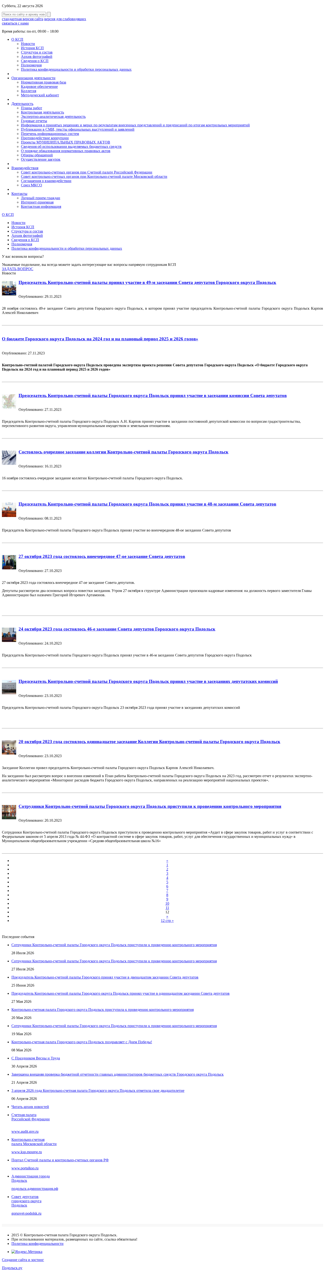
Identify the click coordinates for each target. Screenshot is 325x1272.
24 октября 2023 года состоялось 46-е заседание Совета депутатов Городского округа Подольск (117, 628)
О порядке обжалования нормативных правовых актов (65, 151)
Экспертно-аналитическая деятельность (53, 116)
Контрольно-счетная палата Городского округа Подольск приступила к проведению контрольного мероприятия (102, 1010)
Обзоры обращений (37, 155)
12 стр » (167, 921)
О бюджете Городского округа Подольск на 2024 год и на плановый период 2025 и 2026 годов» (100, 338)
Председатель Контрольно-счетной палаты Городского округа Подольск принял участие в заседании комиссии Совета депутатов (153, 395)
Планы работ (31, 108)
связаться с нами (15, 23)
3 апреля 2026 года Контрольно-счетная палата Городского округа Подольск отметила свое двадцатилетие (97, 1090)
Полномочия (31, 65)
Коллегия (28, 91)
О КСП (17, 39)
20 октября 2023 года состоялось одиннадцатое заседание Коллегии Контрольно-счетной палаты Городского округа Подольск (149, 741)
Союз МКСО (31, 185)
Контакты (19, 194)
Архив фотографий (36, 57)
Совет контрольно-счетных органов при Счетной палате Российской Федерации (86, 172)
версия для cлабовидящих (65, 19)
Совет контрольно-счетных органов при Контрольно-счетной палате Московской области (94, 176)
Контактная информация (41, 206)
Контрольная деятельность (42, 112)
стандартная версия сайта (22, 19)
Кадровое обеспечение (39, 86)
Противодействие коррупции (45, 138)
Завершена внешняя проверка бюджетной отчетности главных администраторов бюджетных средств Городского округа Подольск (117, 1074)
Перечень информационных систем (50, 134)
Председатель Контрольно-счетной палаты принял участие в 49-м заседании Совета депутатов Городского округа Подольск (147, 282)
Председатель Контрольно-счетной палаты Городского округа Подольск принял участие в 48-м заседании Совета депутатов (147, 504)
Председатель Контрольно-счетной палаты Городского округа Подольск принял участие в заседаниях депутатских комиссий (148, 681)
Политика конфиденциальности (37, 1244)
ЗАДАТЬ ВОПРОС (17, 269)
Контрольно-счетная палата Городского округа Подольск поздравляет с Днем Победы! (81, 1042)
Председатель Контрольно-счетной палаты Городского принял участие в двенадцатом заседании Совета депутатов (104, 977)
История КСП (32, 48)
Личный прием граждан (40, 198)
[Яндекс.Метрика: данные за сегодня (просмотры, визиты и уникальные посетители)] (26, 1252)
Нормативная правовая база (43, 82)
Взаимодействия (24, 168)
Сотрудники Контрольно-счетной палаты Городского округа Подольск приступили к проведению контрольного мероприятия (150, 806)
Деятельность (22, 104)
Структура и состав (37, 52)
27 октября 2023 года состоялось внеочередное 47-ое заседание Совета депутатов (102, 556)
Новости (28, 44)
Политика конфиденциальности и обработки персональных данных (76, 69)
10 (167, 903)
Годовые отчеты (34, 121)
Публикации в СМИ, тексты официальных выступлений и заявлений (77, 129)
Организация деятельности (33, 78)
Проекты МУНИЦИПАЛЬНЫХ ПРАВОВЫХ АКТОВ (65, 142)
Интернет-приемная (37, 202)
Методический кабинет (40, 95)
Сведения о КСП (35, 61)
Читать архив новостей (30, 1107)
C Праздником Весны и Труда (35, 1058)
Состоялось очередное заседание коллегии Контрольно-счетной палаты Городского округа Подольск (123, 451)
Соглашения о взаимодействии (46, 181)
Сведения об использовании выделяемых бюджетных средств (71, 146)
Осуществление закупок (40, 159)
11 (167, 908)
